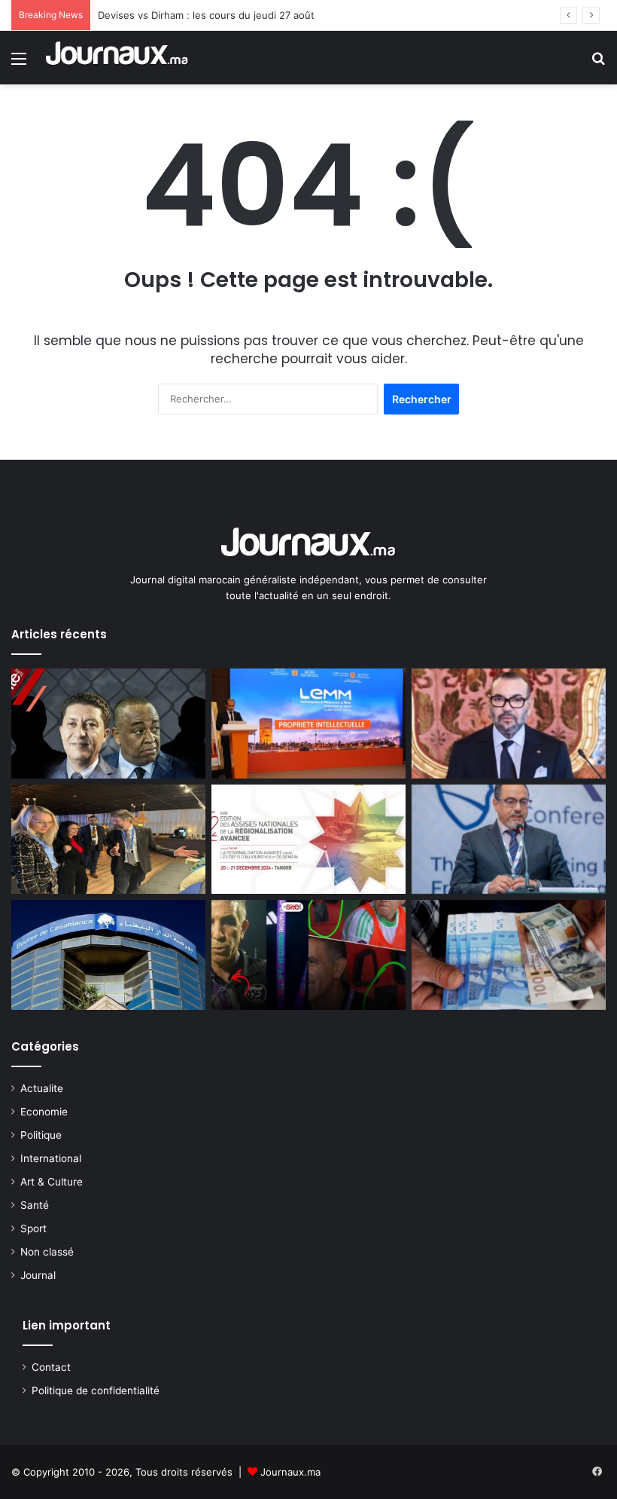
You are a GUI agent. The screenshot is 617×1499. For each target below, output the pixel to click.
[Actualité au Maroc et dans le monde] (117, 57)
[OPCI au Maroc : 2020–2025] (509, 840)
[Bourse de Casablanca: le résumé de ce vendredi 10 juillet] (108, 955)
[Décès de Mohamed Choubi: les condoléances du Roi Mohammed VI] (509, 723)
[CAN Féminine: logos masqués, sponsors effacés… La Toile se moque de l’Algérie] (308, 955)
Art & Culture (51, 1182)
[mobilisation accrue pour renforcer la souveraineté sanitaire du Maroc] (308, 723)
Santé (34, 1205)
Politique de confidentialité (96, 1390)
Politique (41, 1135)
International (50, 1158)
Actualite (41, 1088)
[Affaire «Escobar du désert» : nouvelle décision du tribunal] (108, 723)
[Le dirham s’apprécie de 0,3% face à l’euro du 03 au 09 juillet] (509, 955)
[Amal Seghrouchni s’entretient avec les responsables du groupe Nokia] (108, 840)
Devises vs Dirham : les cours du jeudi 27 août (206, 15)
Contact (51, 1367)
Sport (33, 1228)
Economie (44, 1112)
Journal (38, 1275)
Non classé (47, 1252)
